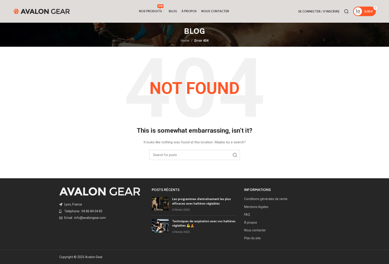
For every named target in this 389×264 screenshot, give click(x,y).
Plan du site (252, 238)
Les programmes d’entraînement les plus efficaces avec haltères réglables (201, 201)
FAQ (247, 214)
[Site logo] (41, 11)
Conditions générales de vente (265, 199)
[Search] (346, 11)
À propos (250, 222)
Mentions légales (256, 207)
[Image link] (99, 191)
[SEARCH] (235, 155)
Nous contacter (255, 230)
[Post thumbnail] (160, 204)
